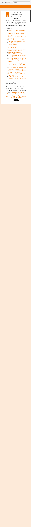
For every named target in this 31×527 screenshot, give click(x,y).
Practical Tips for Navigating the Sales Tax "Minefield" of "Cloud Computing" (17, 64)
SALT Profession (22, 96)
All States (12, 92)
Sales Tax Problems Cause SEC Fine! (16, 39)
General (18, 93)
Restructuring (9, 96)
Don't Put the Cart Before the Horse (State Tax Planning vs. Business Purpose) (17, 60)
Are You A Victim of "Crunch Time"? (16, 76)
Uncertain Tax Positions (16, 97)
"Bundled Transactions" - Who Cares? (17, 41)
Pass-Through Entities (18, 95)
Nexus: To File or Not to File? (15, 53)
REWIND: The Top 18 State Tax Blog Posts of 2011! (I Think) (16, 15)
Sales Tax (15, 96)
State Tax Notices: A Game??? (15, 52)
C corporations (18, 92)
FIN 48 (14, 93)
